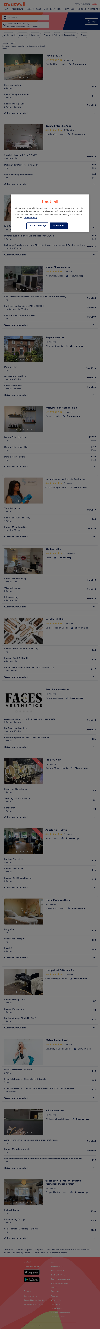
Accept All (58, 226)
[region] (50, 213)
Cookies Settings (37, 226)
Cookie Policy (30, 218)
